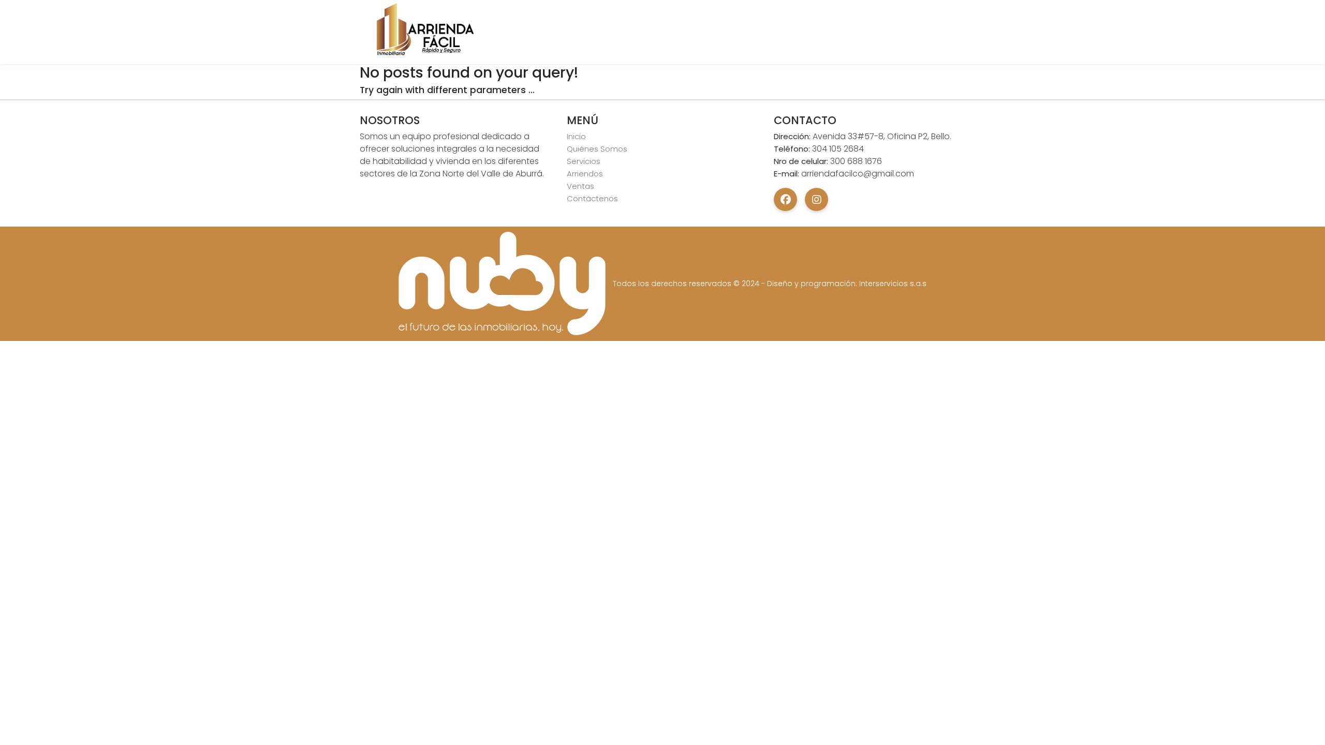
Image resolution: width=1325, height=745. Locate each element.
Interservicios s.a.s (892, 283)
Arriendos (585, 173)
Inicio (576, 136)
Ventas (580, 186)
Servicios (583, 161)
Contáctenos (592, 198)
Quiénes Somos (597, 148)
